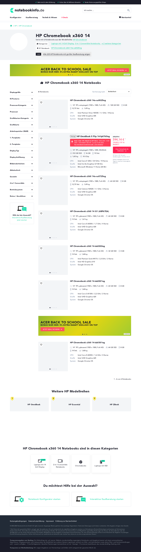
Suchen (128, 10)
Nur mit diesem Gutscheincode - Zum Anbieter (88, 144)
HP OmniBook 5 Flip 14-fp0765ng (93, 136)
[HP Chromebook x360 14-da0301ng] (53, 356)
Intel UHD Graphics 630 (87, 227)
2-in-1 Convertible (17, 183)
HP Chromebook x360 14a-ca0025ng (66, 48)
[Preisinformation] (125, 139)
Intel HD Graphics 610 (86, 262)
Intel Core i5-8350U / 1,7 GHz (89, 224)
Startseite (11, 25)
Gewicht (13, 177)
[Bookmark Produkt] (41, 102)
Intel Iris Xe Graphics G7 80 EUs (90, 164)
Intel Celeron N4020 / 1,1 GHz (89, 189)
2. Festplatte (15, 144)
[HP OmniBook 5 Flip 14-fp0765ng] (53, 150)
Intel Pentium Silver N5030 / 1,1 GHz (92, 113)
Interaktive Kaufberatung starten (106, 499)
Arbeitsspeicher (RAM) (19, 131)
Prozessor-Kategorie (18, 105)
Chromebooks (80, 466)
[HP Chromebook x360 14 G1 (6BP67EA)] (53, 225)
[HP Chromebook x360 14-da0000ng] (53, 260)
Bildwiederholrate (17, 164)
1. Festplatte (15, 138)
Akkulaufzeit (15, 170)
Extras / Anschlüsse (18, 196)
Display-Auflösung (17, 157)
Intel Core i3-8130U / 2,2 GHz (89, 294)
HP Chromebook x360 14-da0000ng (87, 246)
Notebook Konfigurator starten (44, 499)
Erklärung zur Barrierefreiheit (66, 521)
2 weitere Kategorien (112, 43)
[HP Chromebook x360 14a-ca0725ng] (53, 190)
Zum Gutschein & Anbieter (122, 150)
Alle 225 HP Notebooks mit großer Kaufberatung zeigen (66, 54)
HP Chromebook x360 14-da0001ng (87, 281)
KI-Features (14, 99)
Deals (65, 17)
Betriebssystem (16, 190)
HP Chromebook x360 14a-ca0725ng (88, 176)
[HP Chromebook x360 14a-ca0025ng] (53, 114)
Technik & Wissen (49, 17)
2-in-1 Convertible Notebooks (87, 43)
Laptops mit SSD (101, 466)
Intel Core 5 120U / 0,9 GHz (88, 161)
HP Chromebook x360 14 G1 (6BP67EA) (89, 211)
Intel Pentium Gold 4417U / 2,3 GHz (92, 259)
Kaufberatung (32, 17)
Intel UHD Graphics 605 (87, 116)
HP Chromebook (25, 26)
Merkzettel (126, 17)
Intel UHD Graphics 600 (87, 192)
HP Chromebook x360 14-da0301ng (87, 342)
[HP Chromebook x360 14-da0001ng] (53, 295)
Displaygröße (15, 92)
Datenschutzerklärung (36, 521)
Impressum (50, 521)
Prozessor (14, 112)
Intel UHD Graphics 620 (87, 297)
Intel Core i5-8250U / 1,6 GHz (89, 355)
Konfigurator (15, 17)
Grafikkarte (14, 125)
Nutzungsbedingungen (18, 521)
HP (15, 26)
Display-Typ (14, 151)
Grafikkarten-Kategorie (19, 118)
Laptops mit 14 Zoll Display (62, 43)
